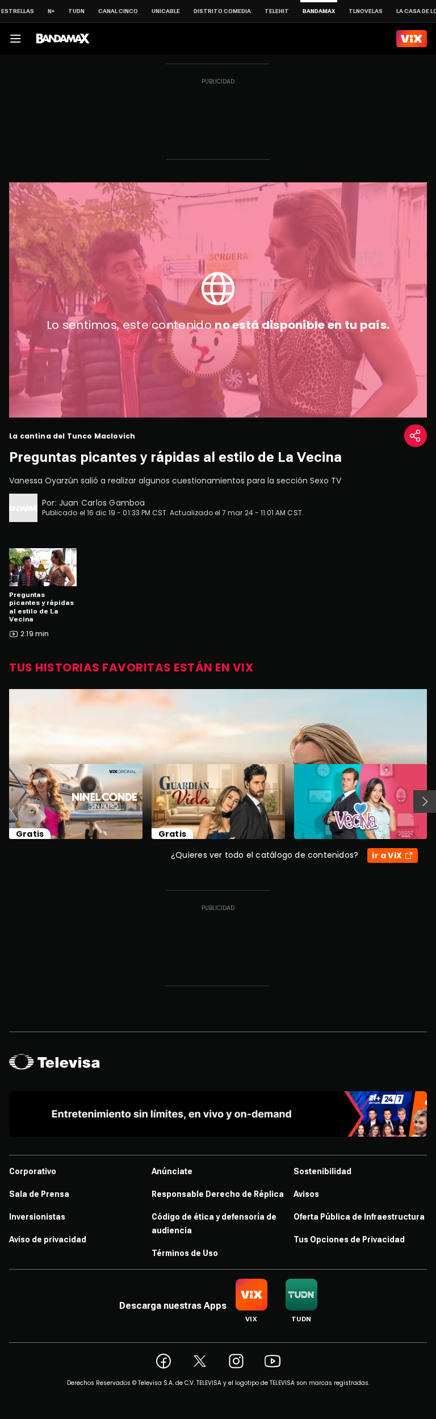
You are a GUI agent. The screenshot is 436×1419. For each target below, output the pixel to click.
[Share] (415, 435)
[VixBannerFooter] (218, 1114)
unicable (166, 11)
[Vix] (411, 38)
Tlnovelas (366, 11)
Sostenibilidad (322, 1171)
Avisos (306, 1194)
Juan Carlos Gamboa (102, 503)
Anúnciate (172, 1171)
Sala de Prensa (39, 1194)
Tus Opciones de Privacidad (349, 1239)
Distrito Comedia (222, 11)
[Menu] (15, 38)
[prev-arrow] (2, 801)
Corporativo (32, 1171)
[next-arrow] (424, 801)
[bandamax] (63, 39)
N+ (51, 11)
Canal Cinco (118, 11)
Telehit (277, 11)
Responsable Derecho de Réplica (218, 1194)
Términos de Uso (185, 1253)
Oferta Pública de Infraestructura (359, 1216)
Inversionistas (37, 1216)
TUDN (76, 11)
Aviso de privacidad (47, 1239)
